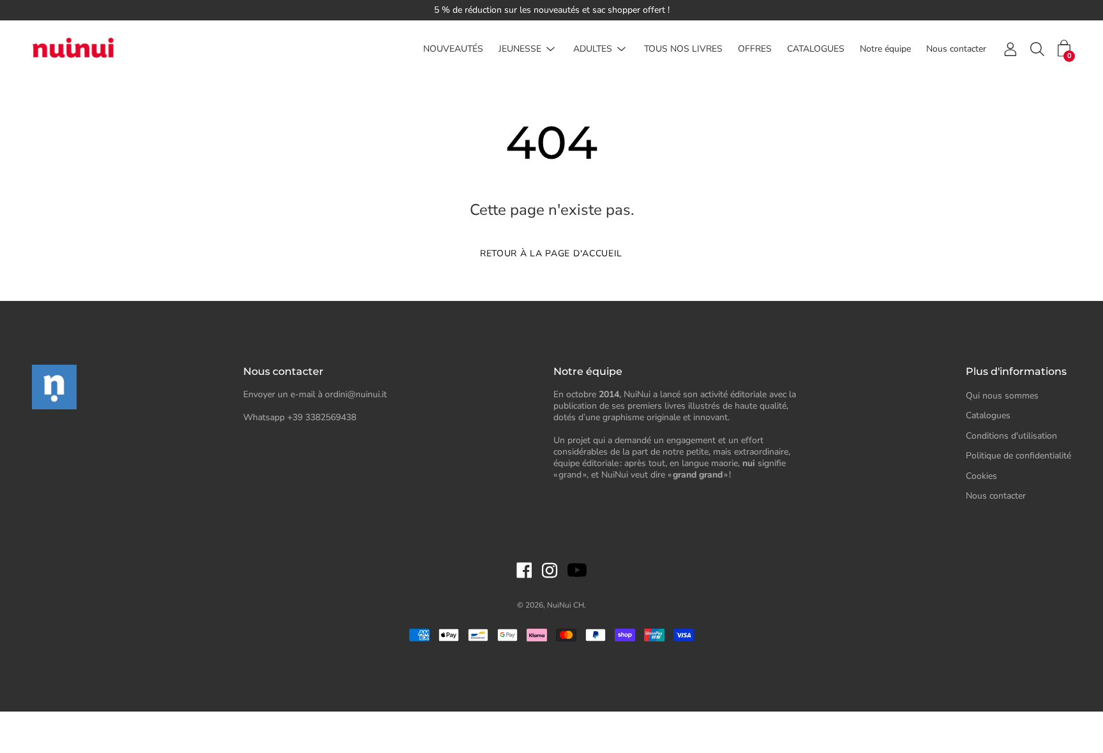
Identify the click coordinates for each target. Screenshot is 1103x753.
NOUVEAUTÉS (453, 49)
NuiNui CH (565, 605)
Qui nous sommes (1002, 396)
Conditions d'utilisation (1011, 436)
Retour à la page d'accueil (551, 253)
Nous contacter (956, 49)
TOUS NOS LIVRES (683, 49)
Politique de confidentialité (1018, 456)
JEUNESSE (520, 49)
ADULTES (592, 49)
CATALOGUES (815, 49)
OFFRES (755, 49)
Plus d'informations (1016, 371)
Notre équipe (885, 49)
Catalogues (988, 415)
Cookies (981, 476)
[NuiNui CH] (73, 49)
